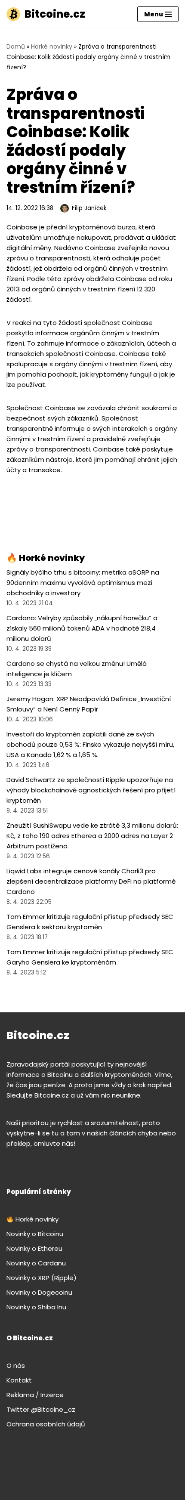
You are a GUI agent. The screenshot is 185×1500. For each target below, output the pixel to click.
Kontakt (19, 1380)
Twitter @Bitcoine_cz (40, 1409)
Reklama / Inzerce (35, 1394)
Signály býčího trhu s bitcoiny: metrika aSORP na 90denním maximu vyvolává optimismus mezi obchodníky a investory (82, 582)
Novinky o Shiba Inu (36, 1306)
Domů (15, 46)
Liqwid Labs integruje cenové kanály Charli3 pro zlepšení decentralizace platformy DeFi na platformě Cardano (91, 881)
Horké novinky (51, 46)
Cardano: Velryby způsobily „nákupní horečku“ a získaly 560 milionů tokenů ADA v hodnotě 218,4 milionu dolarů (81, 628)
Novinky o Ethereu (34, 1248)
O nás (15, 1365)
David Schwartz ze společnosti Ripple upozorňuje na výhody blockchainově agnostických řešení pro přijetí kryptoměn (91, 790)
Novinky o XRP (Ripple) (41, 1277)
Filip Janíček (89, 208)
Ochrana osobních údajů (45, 1424)
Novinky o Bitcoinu (34, 1233)
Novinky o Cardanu (36, 1263)
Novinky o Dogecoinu (39, 1292)
